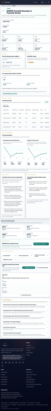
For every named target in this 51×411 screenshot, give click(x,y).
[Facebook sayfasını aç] (12, 362)
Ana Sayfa (3, 5)
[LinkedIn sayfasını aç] (6, 362)
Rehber (28, 355)
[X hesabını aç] (2, 362)
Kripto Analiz (4, 377)
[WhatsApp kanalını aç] (23, 362)
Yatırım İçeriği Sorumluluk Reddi (33, 384)
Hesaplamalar (4, 379)
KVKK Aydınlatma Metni (14, 402)
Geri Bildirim (4, 384)
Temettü (8, 5)
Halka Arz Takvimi (30, 347)
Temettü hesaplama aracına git (10, 93)
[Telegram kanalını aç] (19, 362)
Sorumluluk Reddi (30, 379)
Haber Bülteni (4, 382)
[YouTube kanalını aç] (16, 362)
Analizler (3, 374)
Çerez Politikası (23, 402)
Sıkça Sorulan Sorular (31, 374)
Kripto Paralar (29, 352)
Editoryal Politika (30, 382)
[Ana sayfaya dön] (9, 2)
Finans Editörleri (30, 386)
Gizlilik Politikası (4, 402)
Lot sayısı (4, 77)
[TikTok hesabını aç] (2, 366)
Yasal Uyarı (28, 377)
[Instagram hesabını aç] (9, 362)
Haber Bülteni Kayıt (21, 404)
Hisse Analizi (4, 372)
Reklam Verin (29, 372)
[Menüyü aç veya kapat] (48, 2)
